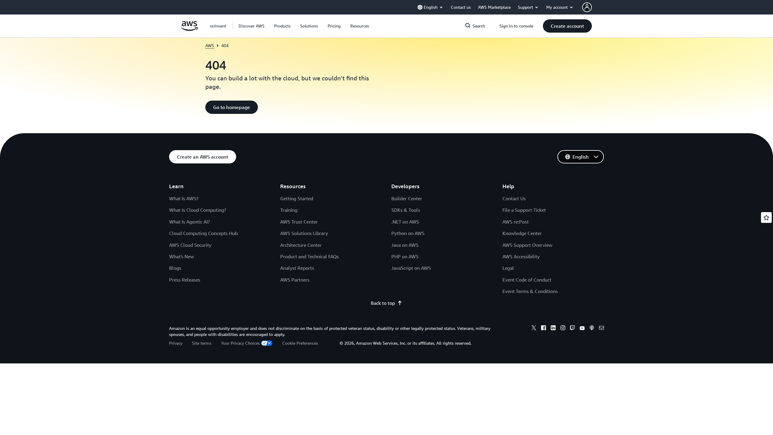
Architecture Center (301, 245)
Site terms (201, 343)
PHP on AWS (405, 256)
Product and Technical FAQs (309, 256)
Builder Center (406, 198)
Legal (508, 268)
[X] (533, 328)
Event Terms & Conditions (530, 291)
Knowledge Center (522, 233)
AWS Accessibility (521, 256)
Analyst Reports (297, 268)
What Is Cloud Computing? (197, 210)
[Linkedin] (553, 328)
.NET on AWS (405, 222)
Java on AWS (405, 245)
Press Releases (184, 280)
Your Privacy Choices (240, 343)
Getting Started (296, 198)
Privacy (175, 343)
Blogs (175, 268)
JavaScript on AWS (411, 268)
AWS (209, 45)
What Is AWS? (183, 198)
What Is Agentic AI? (189, 222)
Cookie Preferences (300, 343)
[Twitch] (572, 328)
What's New (181, 256)
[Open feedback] (766, 217)
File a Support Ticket (524, 210)
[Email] (601, 328)
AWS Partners (295, 280)
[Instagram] (562, 328)
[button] (251, 26)
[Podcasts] (591, 328)
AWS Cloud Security (190, 245)
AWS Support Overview (527, 245)
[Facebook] (543, 328)
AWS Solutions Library (304, 233)
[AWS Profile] (587, 7)
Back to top (383, 303)
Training (288, 210)
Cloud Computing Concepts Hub (203, 233)
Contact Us (514, 198)
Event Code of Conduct (526, 280)
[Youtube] (582, 328)
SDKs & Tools (405, 210)
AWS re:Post (515, 222)
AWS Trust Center (299, 222)
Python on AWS (408, 233)
